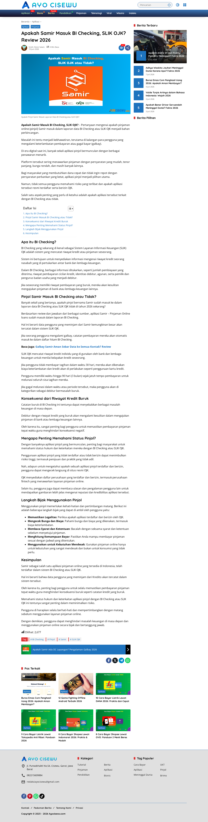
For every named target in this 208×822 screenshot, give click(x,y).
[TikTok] (42, 796)
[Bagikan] (127, 48)
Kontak (25, 807)
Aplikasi (25, 26)
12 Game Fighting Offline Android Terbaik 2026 (71, 699)
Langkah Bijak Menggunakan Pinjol (44, 229)
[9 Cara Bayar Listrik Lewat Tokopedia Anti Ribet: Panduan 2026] (38, 720)
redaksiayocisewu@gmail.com (43, 781)
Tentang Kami (63, 807)
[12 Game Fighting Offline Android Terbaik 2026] (75, 684)
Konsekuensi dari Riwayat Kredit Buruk (47, 221)
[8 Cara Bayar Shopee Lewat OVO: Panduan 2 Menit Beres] (113, 720)
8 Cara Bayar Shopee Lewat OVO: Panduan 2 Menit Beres (111, 736)
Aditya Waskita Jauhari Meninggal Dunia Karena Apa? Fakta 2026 (164, 69)
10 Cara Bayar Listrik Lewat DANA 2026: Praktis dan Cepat (112, 699)
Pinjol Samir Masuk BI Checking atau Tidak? (49, 217)
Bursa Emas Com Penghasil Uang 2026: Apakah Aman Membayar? (36, 701)
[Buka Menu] (185, 5)
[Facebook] (108, 660)
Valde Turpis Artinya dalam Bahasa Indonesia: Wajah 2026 (165, 94)
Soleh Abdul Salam (37, 47)
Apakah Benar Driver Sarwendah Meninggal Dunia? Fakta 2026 (164, 106)
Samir (63, 639)
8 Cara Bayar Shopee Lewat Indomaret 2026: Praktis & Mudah (73, 737)
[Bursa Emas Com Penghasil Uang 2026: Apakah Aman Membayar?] (38, 684)
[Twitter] (115, 660)
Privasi (79, 807)
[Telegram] (121, 660)
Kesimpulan (32, 233)
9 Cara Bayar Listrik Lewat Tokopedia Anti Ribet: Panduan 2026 (38, 737)
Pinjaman (35, 26)
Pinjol (52, 639)
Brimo (163, 775)
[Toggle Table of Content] (69, 208)
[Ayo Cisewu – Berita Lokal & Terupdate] (49, 4)
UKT (162, 764)
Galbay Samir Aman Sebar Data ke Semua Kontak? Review (73, 346)
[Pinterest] (29, 796)
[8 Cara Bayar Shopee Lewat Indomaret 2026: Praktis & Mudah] (75, 720)
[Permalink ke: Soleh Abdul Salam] (25, 48)
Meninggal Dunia (143, 774)
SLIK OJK (76, 639)
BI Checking (38, 639)
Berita (107, 764)
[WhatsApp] (127, 660)
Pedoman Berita (43, 807)
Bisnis (107, 775)
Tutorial (82, 764)
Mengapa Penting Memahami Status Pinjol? (49, 225)
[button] (169, 5)
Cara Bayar (140, 764)
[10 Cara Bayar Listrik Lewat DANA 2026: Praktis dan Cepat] (113, 684)
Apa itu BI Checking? (37, 213)
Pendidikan (84, 774)
